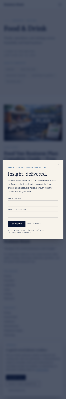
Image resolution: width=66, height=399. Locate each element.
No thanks (34, 223)
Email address (17, 209)
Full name (14, 198)
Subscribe (17, 223)
